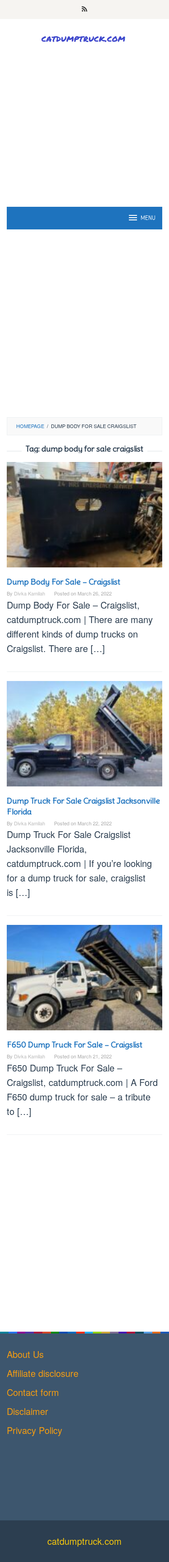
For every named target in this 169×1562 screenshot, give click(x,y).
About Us (25, 1354)
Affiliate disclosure (42, 1373)
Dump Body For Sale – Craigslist (63, 581)
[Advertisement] (84, 144)
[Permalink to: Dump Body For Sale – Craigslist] (84, 517)
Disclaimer (27, 1411)
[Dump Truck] (84, 37)
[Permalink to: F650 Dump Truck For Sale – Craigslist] (84, 980)
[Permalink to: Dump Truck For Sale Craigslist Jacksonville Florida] (84, 736)
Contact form (33, 1392)
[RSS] (84, 9)
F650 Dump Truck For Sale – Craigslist (74, 1044)
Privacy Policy (34, 1430)
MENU (148, 218)
